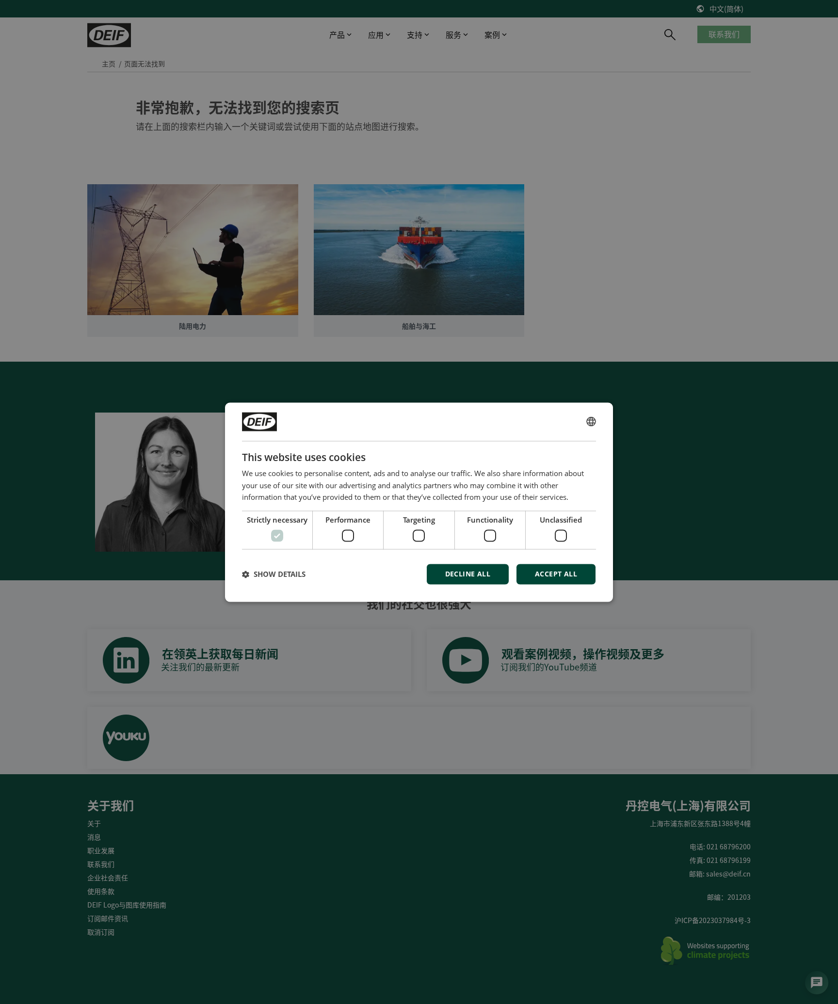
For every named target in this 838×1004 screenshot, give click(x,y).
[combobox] (591, 422)
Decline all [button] (467, 573)
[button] (274, 574)
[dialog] (419, 502)
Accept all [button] (556, 573)
